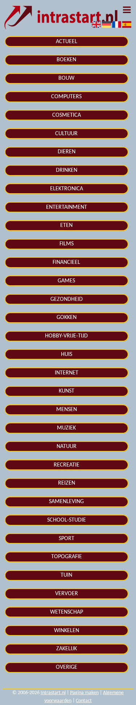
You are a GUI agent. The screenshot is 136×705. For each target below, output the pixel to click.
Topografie (66, 557)
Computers (66, 97)
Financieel (66, 262)
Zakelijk (66, 649)
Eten (66, 225)
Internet (66, 373)
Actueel (66, 42)
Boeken (66, 60)
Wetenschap (66, 612)
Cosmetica (66, 115)
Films (66, 244)
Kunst (66, 391)
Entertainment (66, 207)
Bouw (66, 78)
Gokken (67, 317)
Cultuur (66, 134)
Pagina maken (84, 693)
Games (66, 281)
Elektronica (66, 189)
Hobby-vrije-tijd (66, 336)
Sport (66, 539)
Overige (66, 667)
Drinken (66, 170)
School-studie (66, 520)
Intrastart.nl (53, 693)
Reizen (66, 483)
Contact (84, 701)
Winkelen (66, 631)
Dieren (66, 152)
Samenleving (66, 502)
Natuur (67, 446)
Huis (66, 354)
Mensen (66, 409)
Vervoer (66, 594)
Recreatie (66, 465)
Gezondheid (66, 299)
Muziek (66, 428)
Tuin (66, 575)
